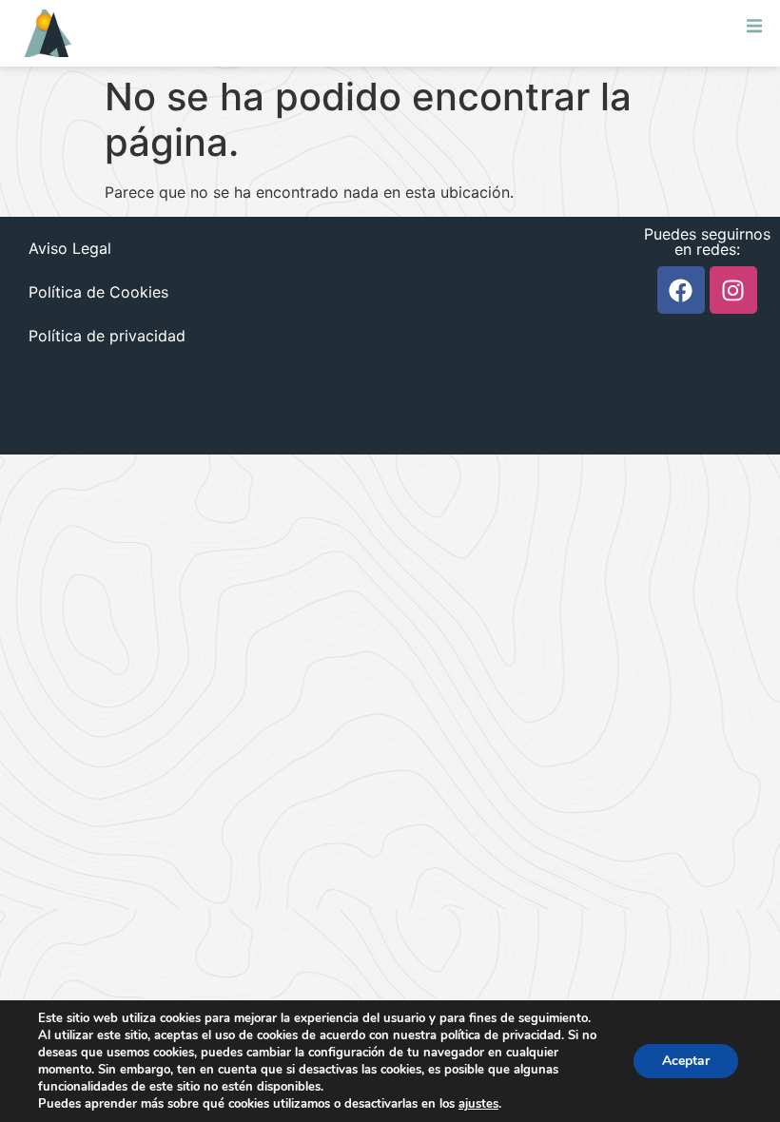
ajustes (478, 1103)
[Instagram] (733, 290)
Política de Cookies (98, 291)
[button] (753, 26)
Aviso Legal (70, 248)
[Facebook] (681, 290)
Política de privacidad (107, 335)
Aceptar (686, 1061)
